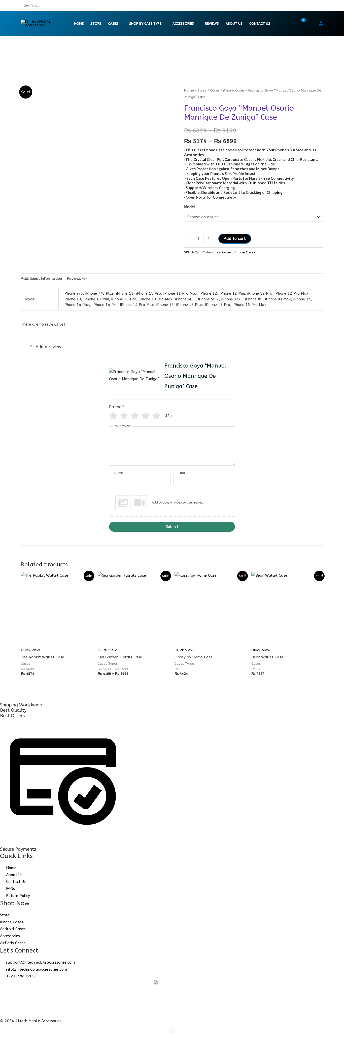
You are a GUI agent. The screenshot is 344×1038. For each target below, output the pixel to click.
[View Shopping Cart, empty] (300, 23)
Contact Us (259, 24)
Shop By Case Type (145, 24)
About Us (234, 24)
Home (79, 24)
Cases (113, 24)
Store (95, 24)
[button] (311, 23)
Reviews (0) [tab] (77, 278)
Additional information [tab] (41, 278)
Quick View (30, 650)
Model (189, 207)
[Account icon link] (321, 23)
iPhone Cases (234, 90)
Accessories (183, 24)
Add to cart (235, 238)
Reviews (212, 24)
